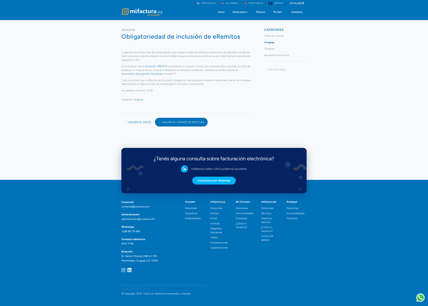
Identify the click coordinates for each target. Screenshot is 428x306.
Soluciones (191, 208)
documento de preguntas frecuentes (142, 73)
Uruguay (138, 99)
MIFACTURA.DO (255, 3)
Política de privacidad (181, 285)
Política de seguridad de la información (143, 285)
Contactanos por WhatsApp (214, 180)
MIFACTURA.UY (208, 3)
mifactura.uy (217, 201)
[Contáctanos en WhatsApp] (420, 297)
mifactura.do (268, 201)
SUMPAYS (278, 3)
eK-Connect (243, 201)
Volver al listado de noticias (182, 122)
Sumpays (292, 201)
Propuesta (241, 218)
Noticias (215, 223)
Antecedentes (193, 218)
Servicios (266, 213)
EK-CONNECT (232, 3)
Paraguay (269, 48)
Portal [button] (277, 12)
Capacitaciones (219, 247)
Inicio (221, 12)
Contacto (297, 12)
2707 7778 (127, 243)
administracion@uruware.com (138, 219)
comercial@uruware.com (135, 206)
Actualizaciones (219, 242)
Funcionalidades (245, 213)
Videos (214, 237)
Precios (260, 12)
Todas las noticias (274, 35)
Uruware (190, 201)
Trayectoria (191, 213)
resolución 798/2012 (156, 66)
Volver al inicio (139, 122)
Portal (213, 218)
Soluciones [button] (239, 12)
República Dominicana (276, 55)
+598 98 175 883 (130, 231)
